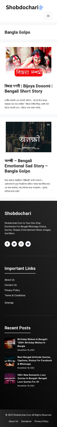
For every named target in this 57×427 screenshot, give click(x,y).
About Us (9, 279)
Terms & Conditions (15, 295)
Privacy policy (41, 421)
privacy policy (12, 290)
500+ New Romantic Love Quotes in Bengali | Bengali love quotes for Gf (32, 378)
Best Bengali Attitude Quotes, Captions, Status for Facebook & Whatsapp (34, 360)
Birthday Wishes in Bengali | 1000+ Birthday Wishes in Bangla (32, 343)
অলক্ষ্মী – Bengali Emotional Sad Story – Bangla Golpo (26, 165)
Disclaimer (26, 421)
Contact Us (11, 285)
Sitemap (9, 302)
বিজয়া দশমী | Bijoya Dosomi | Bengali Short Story (28, 88)
